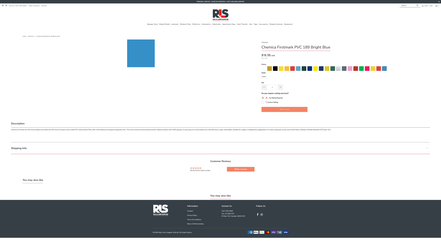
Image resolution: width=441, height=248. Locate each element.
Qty (262, 82)
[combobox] (410, 5)
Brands (44, 6)
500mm (264, 76)
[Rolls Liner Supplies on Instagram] (6, 6)
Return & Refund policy (195, 224)
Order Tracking (34, 6)
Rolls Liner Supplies (165, 232)
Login (426, 6)
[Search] (417, 5)
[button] (152, 24)
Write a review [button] (241, 169)
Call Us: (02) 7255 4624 (18, 6)
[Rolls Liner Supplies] (220, 15)
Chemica (264, 42)
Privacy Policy (192, 215)
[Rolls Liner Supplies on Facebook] (3, 6)
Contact (190, 211)
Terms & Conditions (194, 220)
